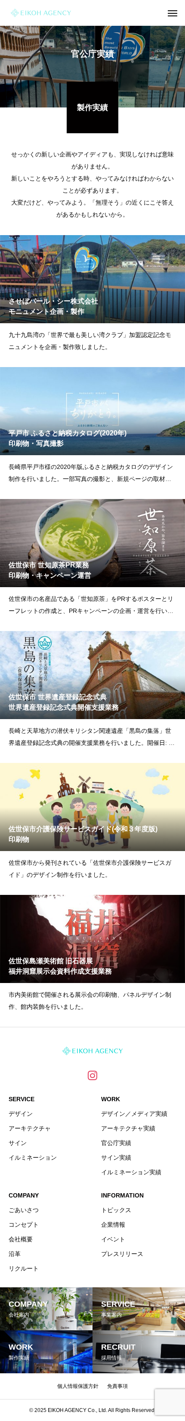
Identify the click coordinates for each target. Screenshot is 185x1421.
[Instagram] (92, 1075)
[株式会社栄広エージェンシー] (41, 13)
